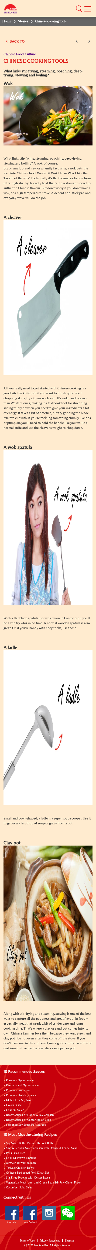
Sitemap (69, 1240)
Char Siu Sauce (15, 1110)
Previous (77, 41)
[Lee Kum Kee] (10, 10)
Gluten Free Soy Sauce (19, 1100)
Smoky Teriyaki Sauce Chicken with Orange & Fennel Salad (42, 1148)
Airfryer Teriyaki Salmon (21, 1163)
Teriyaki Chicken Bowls (20, 1168)
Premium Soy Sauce (18, 1090)
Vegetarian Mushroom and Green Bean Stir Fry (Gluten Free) (43, 1182)
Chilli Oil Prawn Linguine (21, 1158)
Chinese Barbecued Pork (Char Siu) (27, 1173)
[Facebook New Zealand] (30, 1213)
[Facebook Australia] (12, 1213)
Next (88, 41)
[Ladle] (48, 727)
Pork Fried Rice (15, 1153)
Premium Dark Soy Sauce (21, 1095)
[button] (79, 8)
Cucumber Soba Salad (19, 1187)
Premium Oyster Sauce (20, 1080)
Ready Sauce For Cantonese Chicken (28, 1120)
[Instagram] (49, 1213)
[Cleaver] (48, 297)
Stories (23, 21)
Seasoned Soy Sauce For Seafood (26, 1125)
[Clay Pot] (48, 923)
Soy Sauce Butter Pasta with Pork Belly (29, 1143)
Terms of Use (27, 1240)
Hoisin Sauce (14, 1105)
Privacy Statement (50, 1240)
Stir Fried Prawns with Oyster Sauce (28, 1177)
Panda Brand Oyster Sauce (22, 1085)
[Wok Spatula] (48, 527)
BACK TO (17, 41)
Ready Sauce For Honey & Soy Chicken (30, 1115)
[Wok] (48, 115)
